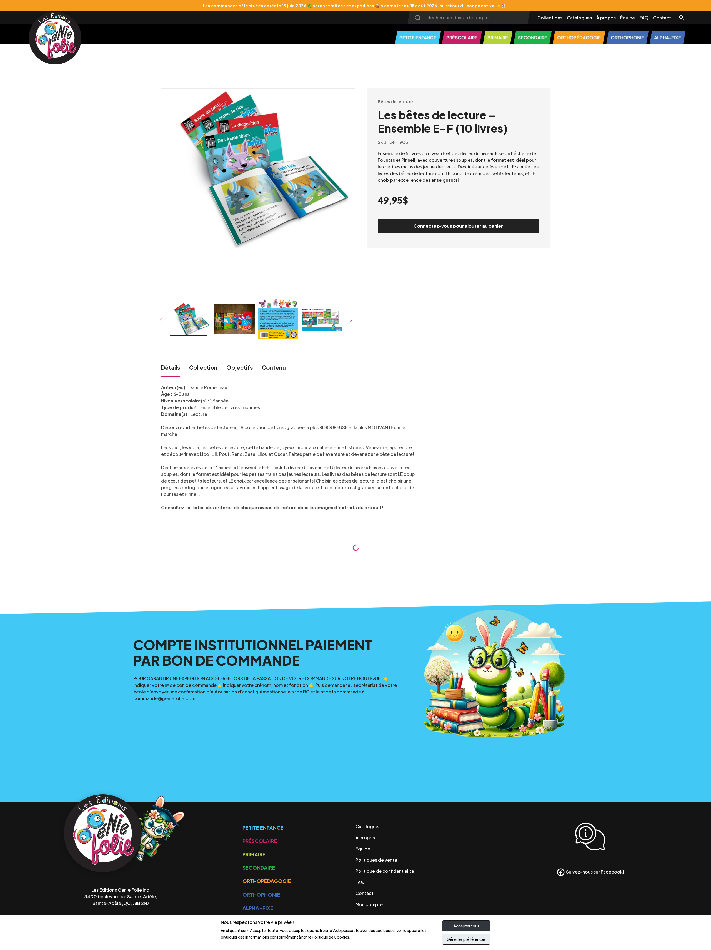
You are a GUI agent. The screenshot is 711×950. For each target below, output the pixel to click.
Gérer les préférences (466, 939)
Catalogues (579, 18)
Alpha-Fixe (257, 908)
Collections (549, 18)
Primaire (254, 854)
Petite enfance (263, 827)
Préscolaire (259, 841)
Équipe (627, 18)
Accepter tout (466, 925)
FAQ (644, 18)
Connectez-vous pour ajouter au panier (458, 226)
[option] (258, 170)
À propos (606, 18)
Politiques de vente (376, 860)
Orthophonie (261, 894)
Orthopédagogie (266, 881)
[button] (351, 320)
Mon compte (369, 904)
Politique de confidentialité (385, 871)
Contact (662, 18)
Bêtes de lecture (395, 101)
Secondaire (258, 867)
